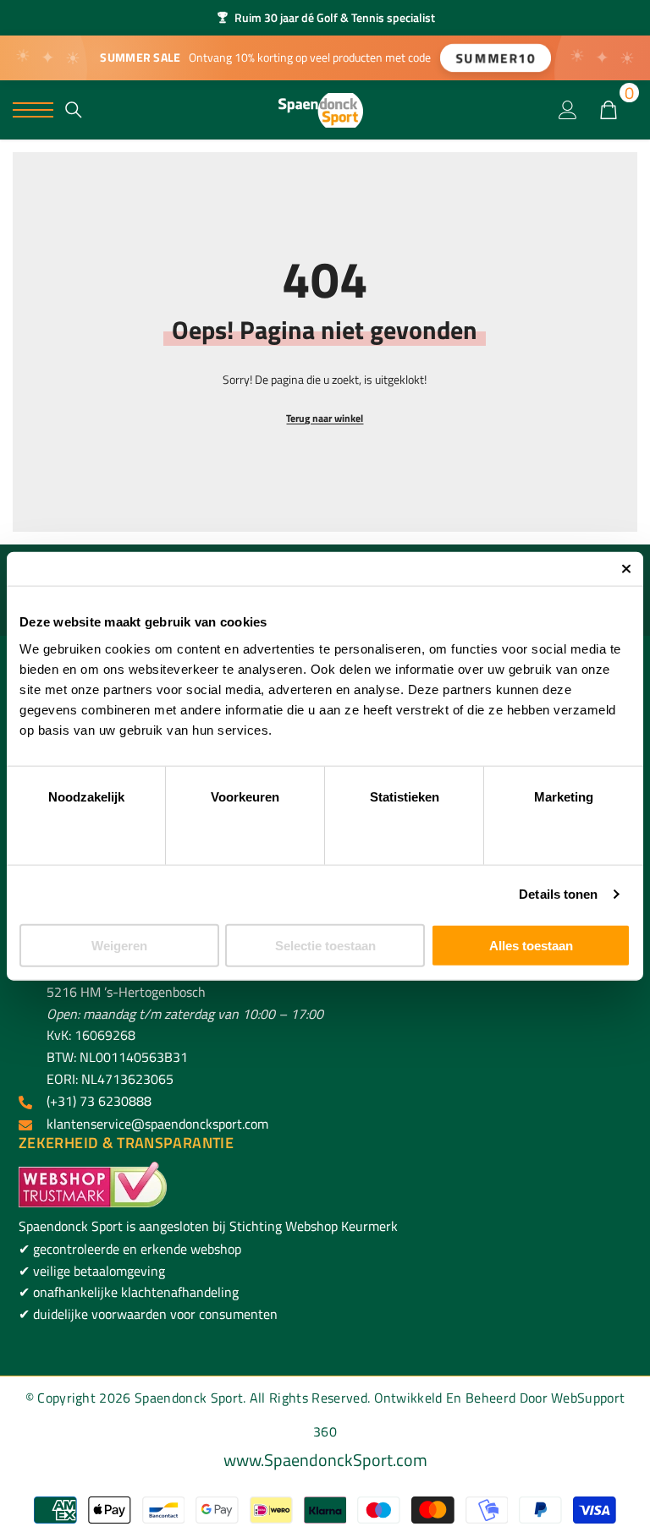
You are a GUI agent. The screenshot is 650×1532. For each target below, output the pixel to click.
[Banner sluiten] (626, 569)
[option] (325, 18)
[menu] (33, 110)
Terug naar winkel (324, 418)
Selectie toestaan (325, 945)
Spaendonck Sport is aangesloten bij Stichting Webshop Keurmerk (208, 1226)
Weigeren (119, 945)
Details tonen (558, 894)
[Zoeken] (73, 110)
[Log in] (568, 110)
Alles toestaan (531, 945)
